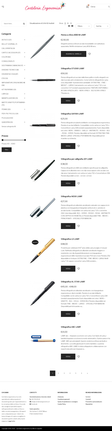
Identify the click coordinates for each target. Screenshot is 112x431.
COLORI (5, 57)
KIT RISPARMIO (7, 89)
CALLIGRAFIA (7, 48)
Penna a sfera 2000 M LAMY (73, 35)
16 (68, 23)
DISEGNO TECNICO (9, 70)
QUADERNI (6, 122)
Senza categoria (8, 126)
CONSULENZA (7, 61)
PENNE (4, 109)
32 (71, 23)
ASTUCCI (5, 40)
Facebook (34, 404)
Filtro (6, 150)
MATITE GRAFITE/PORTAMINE (13, 102)
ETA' (3, 78)
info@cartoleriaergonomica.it (40, 402)
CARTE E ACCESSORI (9, 53)
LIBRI (4, 94)
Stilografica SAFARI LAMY (72, 114)
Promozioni (6, 118)
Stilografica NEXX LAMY (71, 196)
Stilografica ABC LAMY (71, 327)
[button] (3, 3)
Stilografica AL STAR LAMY (73, 281)
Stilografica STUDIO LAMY (72, 68)
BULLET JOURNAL (8, 44)
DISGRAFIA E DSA (8, 74)
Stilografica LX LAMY (70, 239)
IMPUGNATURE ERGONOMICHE (13, 83)
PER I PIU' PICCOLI (8, 114)
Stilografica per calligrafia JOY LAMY (76, 159)
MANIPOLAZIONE (8, 98)
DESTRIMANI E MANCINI (11, 65)
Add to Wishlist (89, 54)
